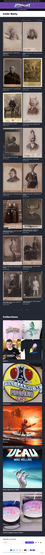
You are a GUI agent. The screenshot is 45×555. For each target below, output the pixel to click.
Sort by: (23, 20)
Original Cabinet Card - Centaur (10, 123)
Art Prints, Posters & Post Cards (13, 446)
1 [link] (14, 309)
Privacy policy (24, 552)
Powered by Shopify (17, 552)
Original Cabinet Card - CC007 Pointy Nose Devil (32, 54)
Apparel (5, 361)
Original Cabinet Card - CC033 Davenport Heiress (12, 267)
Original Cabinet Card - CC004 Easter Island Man (11, 53)
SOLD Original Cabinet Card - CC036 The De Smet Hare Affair (12, 303)
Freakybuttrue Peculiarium (10, 552)
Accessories (6, 404)
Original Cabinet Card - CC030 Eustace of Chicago (32, 194)
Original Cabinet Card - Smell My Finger (12, 88)
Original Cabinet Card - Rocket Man (31, 159)
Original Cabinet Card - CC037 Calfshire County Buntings (32, 302)
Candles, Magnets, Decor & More (13, 532)
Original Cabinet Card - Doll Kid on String (32, 88)
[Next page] (30, 310)
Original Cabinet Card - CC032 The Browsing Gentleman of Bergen (30, 230)
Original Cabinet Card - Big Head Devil (31, 124)
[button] (2, 5)
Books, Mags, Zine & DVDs (11, 489)
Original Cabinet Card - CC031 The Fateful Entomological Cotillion (12, 231)
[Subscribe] (22, 542)
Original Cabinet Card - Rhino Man (10, 157)
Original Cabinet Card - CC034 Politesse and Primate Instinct (32, 267)
